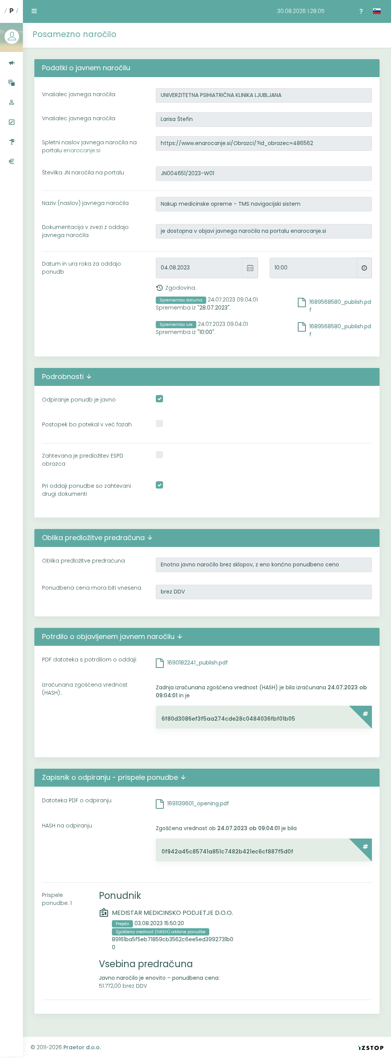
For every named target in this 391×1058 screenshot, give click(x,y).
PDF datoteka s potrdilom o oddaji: (89, 659)
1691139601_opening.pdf (198, 803)
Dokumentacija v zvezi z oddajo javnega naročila (85, 231)
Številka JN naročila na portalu (83, 172)
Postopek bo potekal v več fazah (87, 424)
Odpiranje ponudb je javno (79, 399)
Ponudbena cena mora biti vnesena (91, 588)
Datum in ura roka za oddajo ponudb (81, 268)
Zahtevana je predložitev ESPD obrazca (82, 460)
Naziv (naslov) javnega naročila (85, 203)
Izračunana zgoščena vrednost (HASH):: (85, 689)
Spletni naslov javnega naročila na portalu (89, 146)
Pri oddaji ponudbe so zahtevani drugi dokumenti (86, 490)
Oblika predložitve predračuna (83, 560)
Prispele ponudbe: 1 (57, 899)
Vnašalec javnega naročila (78, 94)
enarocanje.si (81, 150)
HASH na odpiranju (67, 825)
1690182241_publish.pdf (197, 662)
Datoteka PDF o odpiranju (76, 800)
